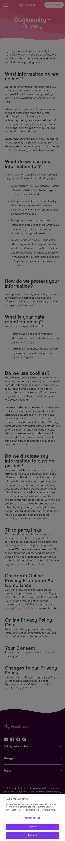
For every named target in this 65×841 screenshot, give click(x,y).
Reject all (32, 827)
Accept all (32, 835)
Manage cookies (32, 818)
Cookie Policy (49, 810)
